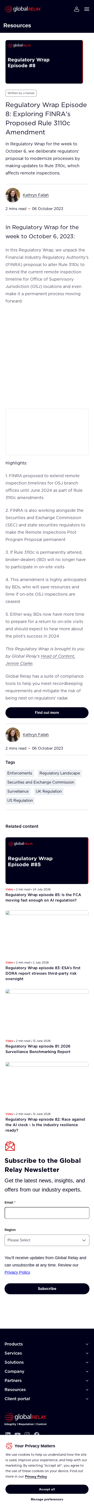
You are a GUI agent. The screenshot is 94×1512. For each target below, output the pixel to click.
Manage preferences (47, 1499)
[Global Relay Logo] (26, 1419)
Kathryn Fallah (36, 195)
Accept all (47, 1489)
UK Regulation (49, 791)
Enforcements (19, 773)
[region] (47, 1473)
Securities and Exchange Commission (40, 782)
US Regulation (20, 800)
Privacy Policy (36, 1476)
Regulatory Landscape (59, 773)
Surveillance (18, 791)
